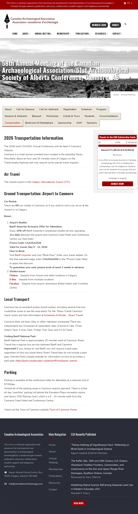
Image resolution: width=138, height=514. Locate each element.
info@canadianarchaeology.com (25, 484)
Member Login (99, 25)
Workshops (52, 116)
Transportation (12, 122)
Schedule (86, 109)
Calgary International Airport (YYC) (51, 182)
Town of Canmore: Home (63, 409)
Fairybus (14, 283)
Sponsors (92, 122)
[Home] (31, 21)
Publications (82, 33)
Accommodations (108, 116)
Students (89, 116)
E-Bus (13, 279)
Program (101, 109)
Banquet (36, 116)
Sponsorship (64, 122)
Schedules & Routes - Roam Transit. (63, 315)
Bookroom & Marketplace (39, 122)
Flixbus (14, 275)
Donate (115, 25)
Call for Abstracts (48, 109)
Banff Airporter (23, 255)
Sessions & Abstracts (16, 116)
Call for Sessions (25, 109)
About (25, 33)
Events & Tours (71, 116)
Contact (116, 33)
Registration (69, 109)
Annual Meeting (43, 33)
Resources (100, 33)
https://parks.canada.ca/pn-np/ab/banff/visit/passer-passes (46, 360)
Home (15, 33)
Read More (79, 503)
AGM (79, 122)
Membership (63, 33)
